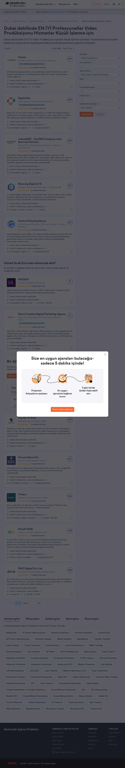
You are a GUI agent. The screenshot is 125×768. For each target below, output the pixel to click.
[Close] (105, 354)
